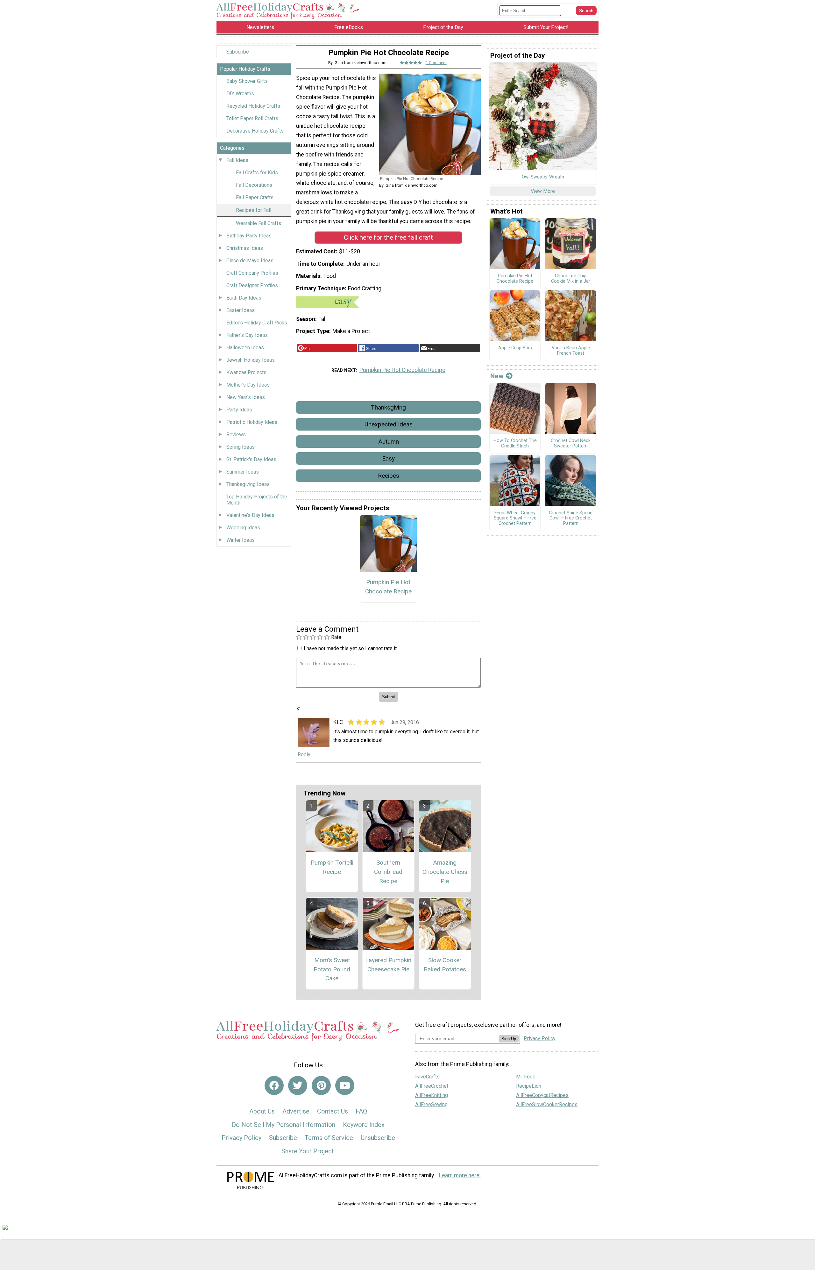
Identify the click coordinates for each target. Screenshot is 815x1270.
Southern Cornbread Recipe (388, 872)
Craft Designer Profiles (252, 285)
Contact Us (332, 1111)
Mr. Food (525, 1077)
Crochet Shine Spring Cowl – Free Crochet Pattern (570, 518)
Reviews (236, 435)
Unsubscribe (378, 1138)
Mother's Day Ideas (248, 385)
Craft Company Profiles (252, 273)
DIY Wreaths (240, 94)
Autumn (388, 441)
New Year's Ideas (245, 397)
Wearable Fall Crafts (258, 223)
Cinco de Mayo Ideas (249, 261)
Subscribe (237, 52)
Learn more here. (460, 1175)
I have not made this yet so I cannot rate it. (351, 648)
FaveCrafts (427, 1077)
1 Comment (436, 62)
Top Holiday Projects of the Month (256, 500)
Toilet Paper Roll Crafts (252, 118)
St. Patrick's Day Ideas (251, 459)
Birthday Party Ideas (249, 236)
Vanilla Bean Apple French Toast (571, 350)
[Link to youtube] (344, 1085)
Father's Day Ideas (247, 335)
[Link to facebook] (274, 1085)
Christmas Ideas (244, 248)
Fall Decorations (254, 185)
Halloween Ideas (245, 348)
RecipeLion (528, 1086)
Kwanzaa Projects (246, 372)
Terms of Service (329, 1138)
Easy (388, 458)
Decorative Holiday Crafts (255, 131)
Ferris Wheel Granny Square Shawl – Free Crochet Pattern (515, 518)
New (496, 376)
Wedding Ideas (243, 528)
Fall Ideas (237, 160)
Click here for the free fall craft (388, 237)
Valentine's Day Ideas (250, 515)
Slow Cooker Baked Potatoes (445, 964)
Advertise (295, 1111)
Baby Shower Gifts (247, 81)
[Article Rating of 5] (411, 62)
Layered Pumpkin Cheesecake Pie (388, 964)
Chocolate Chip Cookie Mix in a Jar (570, 278)
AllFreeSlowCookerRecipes (547, 1104)
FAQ (361, 1111)
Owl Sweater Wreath (543, 177)
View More (543, 191)
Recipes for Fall (253, 210)
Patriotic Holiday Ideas (251, 422)
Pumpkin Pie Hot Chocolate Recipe (402, 370)
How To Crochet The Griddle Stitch (515, 443)
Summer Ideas (242, 472)
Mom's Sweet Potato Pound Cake (332, 969)
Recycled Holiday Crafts (253, 106)
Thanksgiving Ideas (248, 484)
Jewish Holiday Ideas (250, 360)
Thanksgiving (388, 407)
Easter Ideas (240, 310)
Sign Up (508, 1038)
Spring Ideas (240, 447)
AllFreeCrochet (431, 1086)
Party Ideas (239, 410)
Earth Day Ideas (243, 298)
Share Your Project (307, 1151)
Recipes (388, 475)
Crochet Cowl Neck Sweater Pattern (571, 443)
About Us (262, 1111)
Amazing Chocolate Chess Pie (444, 872)
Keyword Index (364, 1124)
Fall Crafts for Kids (257, 173)
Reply (304, 754)
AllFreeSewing (431, 1104)
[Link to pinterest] (321, 1085)
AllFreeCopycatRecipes (542, 1095)
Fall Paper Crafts (254, 197)
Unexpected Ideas (389, 424)
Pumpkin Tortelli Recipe (332, 867)
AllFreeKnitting (431, 1095)
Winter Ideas (240, 540)
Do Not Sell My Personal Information (283, 1124)
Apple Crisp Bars (515, 348)
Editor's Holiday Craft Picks (256, 323)
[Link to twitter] (297, 1085)
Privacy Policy (241, 1138)
